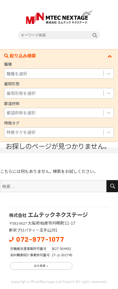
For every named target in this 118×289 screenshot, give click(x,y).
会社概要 (40, 266)
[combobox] (54, 73)
